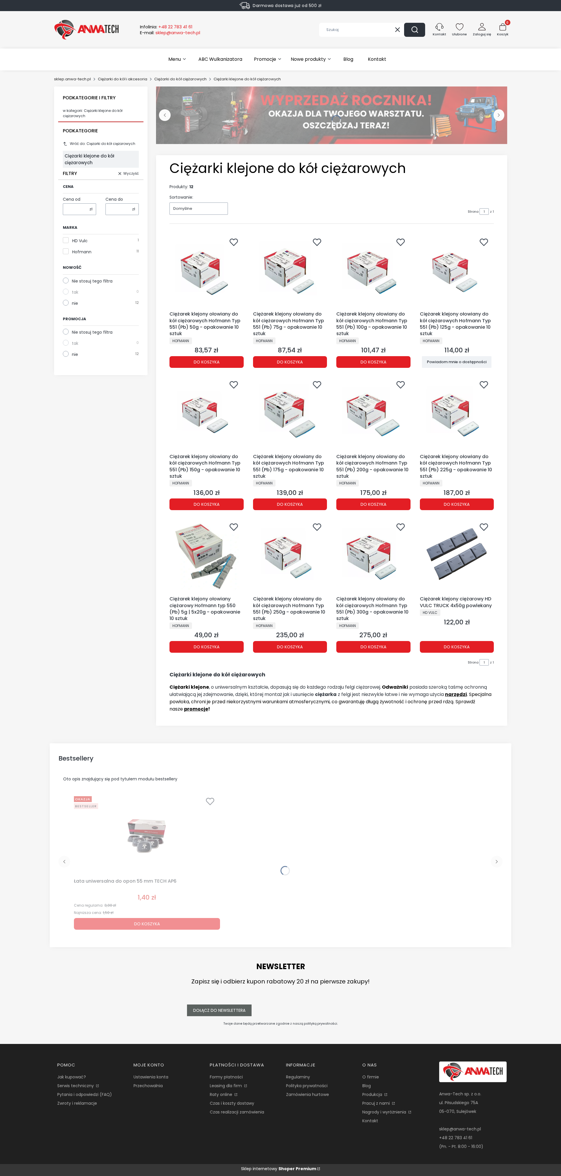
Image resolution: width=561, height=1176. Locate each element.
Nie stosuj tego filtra (92, 281)
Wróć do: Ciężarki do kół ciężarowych (102, 143)
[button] (414, 30)
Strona (473, 211)
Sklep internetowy (278, 1169)
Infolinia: (166, 27)
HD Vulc (80, 241)
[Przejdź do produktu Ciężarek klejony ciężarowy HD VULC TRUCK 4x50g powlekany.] (457, 556)
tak (75, 292)
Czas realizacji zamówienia (237, 1112)
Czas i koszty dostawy (232, 1103)
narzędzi (456, 694)
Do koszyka (206, 362)
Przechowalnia (148, 1086)
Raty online (221, 1094)
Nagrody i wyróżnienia (384, 1112)
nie (75, 303)
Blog (366, 1086)
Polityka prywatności (307, 1086)
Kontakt (370, 1121)
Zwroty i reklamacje (77, 1103)
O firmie (370, 1077)
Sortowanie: (181, 197)
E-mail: (170, 33)
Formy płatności (226, 1077)
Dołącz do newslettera (219, 1010)
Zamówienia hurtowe (307, 1094)
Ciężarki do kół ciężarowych (180, 79)
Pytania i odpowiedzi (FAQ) (84, 1094)
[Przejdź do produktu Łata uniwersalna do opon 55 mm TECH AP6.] (147, 835)
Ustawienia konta (151, 1077)
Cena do (114, 199)
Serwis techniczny (76, 1086)
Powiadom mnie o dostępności (456, 362)
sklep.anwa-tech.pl (72, 79)
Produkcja (372, 1094)
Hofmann (81, 252)
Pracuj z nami (376, 1103)
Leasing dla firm (226, 1086)
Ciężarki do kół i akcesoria (122, 79)
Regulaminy (298, 1077)
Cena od (71, 199)
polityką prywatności (320, 1023)
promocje (196, 709)
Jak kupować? (71, 1077)
